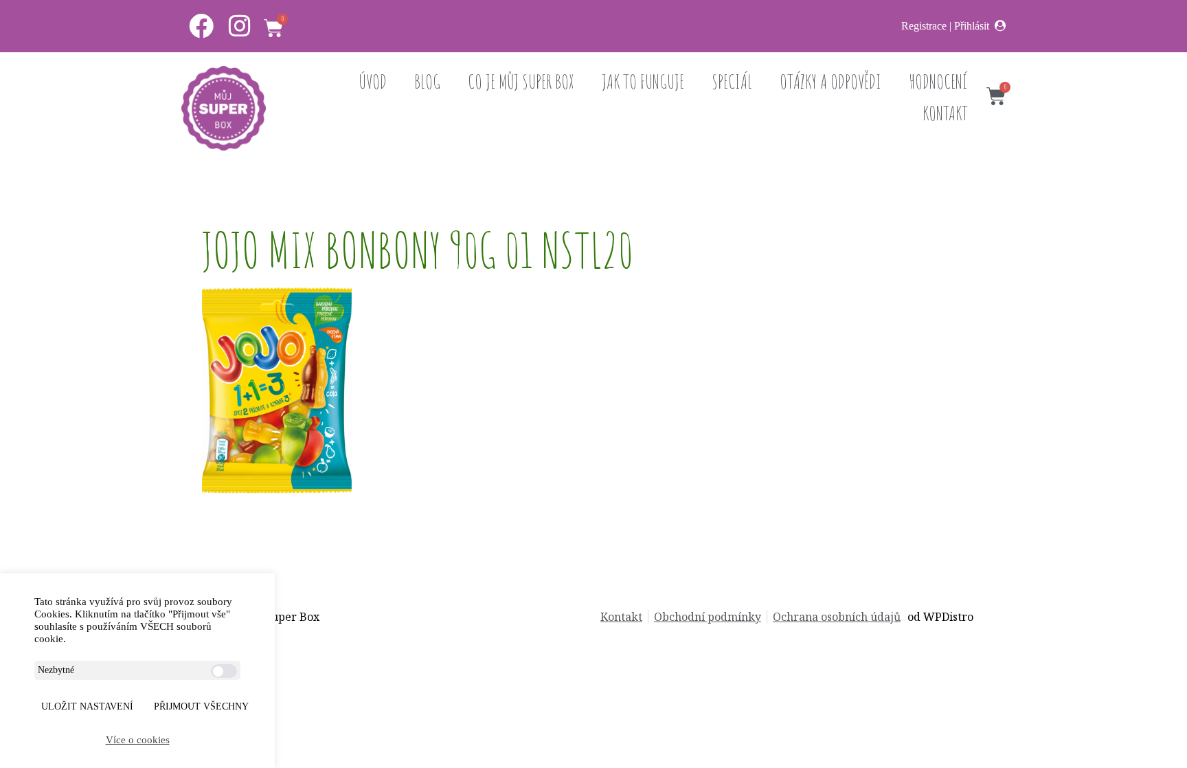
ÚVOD (373, 81)
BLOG (427, 81)
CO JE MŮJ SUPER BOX (521, 81)
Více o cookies (138, 739)
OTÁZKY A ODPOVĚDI (830, 81)
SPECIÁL (732, 81)
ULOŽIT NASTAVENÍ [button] (87, 706)
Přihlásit (971, 26)
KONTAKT (945, 113)
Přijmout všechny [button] (201, 706)
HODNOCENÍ (938, 81)
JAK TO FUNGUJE (643, 81)
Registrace (924, 26)
